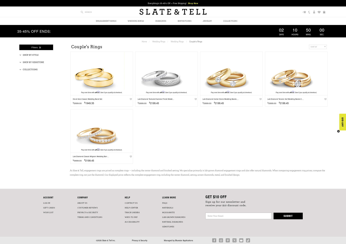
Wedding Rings (136, 21)
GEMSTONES (168, 227)
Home (144, 41)
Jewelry (207, 21)
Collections (230, 21)
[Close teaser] (338, 131)
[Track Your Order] (304, 12)
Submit (288, 215)
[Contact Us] (309, 12)
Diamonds (160, 21)
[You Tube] (241, 240)
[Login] (314, 12)
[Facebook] (214, 240)
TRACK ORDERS (132, 212)
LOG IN (46, 203)
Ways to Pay (131, 217)
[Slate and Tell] (173, 12)
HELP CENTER (131, 208)
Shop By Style (31, 55)
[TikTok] (248, 240)
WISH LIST (48, 212)
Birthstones (185, 21)
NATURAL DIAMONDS (172, 222)
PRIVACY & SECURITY (87, 212)
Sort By (314, 47)
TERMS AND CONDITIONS (89, 217)
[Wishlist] (319, 12)
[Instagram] (221, 240)
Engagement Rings (106, 21)
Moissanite (168, 212)
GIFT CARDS (49, 208)
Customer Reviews (87, 208)
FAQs (164, 203)
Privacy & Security (139, 240)
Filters (35, 47)
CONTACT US (131, 203)
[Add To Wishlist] (130, 99)
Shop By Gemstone (33, 62)
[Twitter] (234, 240)
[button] (342, 122)
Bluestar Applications (184, 240)
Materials (167, 208)
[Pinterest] (228, 240)
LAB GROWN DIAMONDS (173, 217)
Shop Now (193, 3)
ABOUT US (82, 203)
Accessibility (132, 222)
